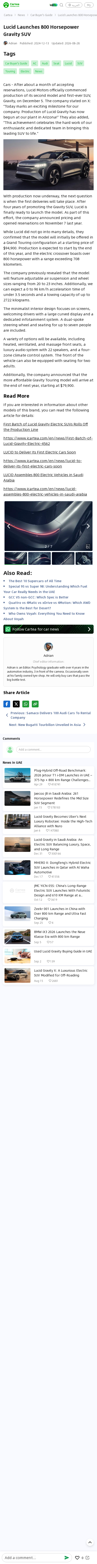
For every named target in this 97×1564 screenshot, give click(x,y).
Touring (10, 71)
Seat (56, 63)
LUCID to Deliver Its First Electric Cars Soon (39, 452)
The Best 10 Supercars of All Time (35, 580)
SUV (79, 63)
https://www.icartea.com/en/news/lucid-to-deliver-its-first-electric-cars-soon (42, 463)
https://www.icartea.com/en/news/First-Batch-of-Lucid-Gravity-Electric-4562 (48, 440)
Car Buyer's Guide (41, 15)
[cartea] (11, 5)
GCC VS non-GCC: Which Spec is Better (39, 597)
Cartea (8, 15)
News (21, 15)
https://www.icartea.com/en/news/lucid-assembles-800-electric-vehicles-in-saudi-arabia (45, 491)
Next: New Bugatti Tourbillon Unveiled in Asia (45, 724)
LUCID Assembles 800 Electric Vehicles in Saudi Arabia (43, 477)
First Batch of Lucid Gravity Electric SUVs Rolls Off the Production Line (45, 426)
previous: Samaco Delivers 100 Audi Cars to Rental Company (51, 715)
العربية (75, 5)
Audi (45, 63)
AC (34, 63)
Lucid (68, 63)
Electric (25, 71)
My (89, 5)
